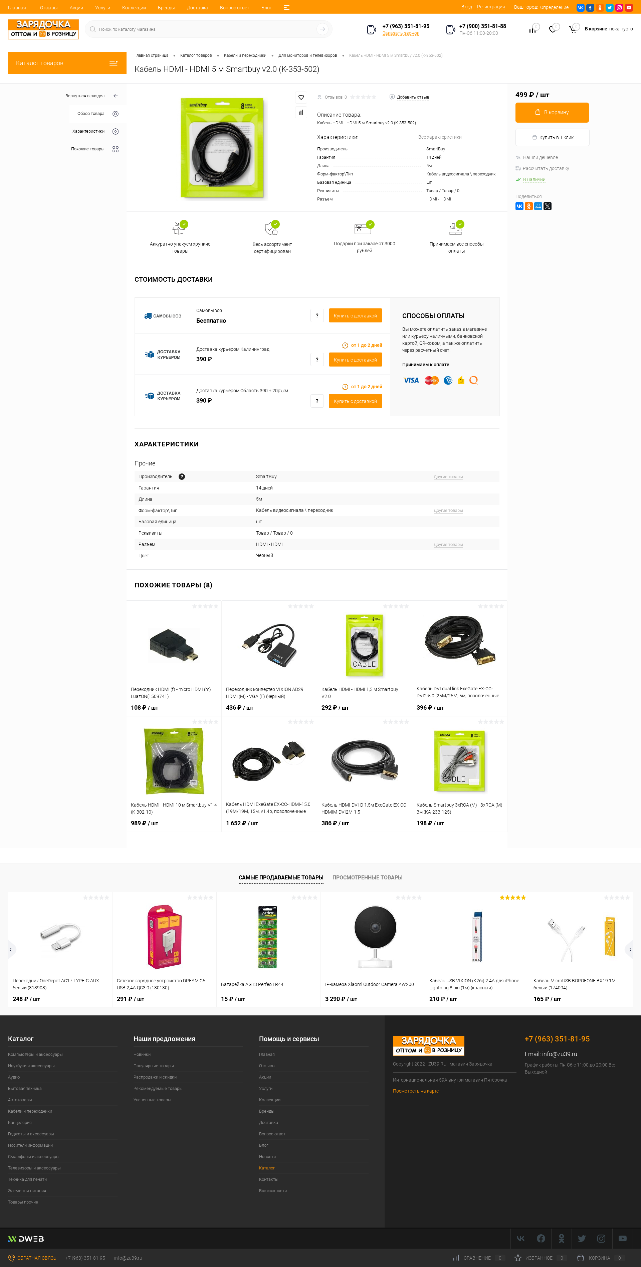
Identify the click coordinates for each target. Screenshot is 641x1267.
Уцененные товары (152, 1099)
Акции (76, 7)
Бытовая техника (25, 1088)
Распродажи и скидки (155, 1077)
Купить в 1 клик (557, 137)
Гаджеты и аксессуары (31, 1133)
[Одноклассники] (529, 206)
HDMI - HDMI (438, 198)
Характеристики (88, 131)
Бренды (166, 7)
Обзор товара (90, 113)
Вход (466, 6)
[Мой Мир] (538, 206)
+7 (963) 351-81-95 (85, 1258)
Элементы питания (27, 1190)
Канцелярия (20, 1122)
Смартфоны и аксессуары (33, 1156)
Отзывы (49, 7)
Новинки (142, 1054)
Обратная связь (36, 1258)
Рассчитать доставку (546, 168)
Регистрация (491, 6)
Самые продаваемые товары (281, 877)
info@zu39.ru (559, 1054)
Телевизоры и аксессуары (34, 1167)
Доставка (197, 7)
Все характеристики (440, 137)
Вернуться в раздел (84, 95)
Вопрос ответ (234, 7)
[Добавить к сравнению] (301, 112)
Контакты (268, 1179)
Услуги (102, 7)
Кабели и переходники (30, 1111)
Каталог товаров (39, 62)
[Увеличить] (222, 147)
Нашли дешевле (540, 157)
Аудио (14, 1077)
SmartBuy (435, 148)
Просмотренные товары (368, 877)
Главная (17, 7)
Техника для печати (27, 1179)
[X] (548, 206)
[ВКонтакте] (519, 206)
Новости (267, 1156)
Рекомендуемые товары (158, 1088)
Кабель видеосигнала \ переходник (461, 173)
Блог (266, 7)
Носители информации (30, 1145)
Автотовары (20, 1099)
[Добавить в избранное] (301, 98)
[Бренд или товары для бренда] (182, 476)
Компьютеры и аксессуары (35, 1054)
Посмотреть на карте (416, 1091)
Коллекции (134, 7)
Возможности (273, 1190)
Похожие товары (87, 149)
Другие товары (448, 476)
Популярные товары (154, 1065)
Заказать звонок (401, 33)
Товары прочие (23, 1202)
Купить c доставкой (355, 315)
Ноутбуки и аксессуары (31, 1065)
